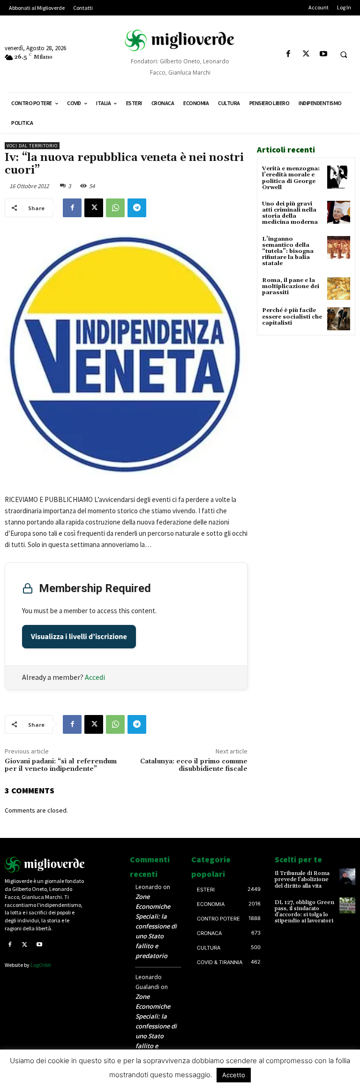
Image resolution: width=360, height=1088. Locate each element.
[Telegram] (137, 207)
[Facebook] (288, 54)
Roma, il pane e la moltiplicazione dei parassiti (290, 286)
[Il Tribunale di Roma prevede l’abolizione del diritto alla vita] (347, 876)
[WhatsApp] (115, 207)
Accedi (95, 677)
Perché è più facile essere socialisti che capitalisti (292, 316)
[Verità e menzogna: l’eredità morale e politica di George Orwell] (338, 177)
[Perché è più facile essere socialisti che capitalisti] (338, 318)
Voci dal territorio (32, 146)
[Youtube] (323, 54)
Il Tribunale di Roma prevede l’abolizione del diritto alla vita (302, 879)
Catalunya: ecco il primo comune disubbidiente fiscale (194, 765)
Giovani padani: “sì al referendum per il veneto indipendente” (61, 765)
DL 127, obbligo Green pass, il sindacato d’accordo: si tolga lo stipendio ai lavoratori (304, 912)
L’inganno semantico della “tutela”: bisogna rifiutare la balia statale (288, 251)
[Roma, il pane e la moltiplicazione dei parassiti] (338, 288)
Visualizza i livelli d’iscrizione (79, 636)
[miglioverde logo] (180, 40)
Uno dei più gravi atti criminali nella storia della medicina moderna (290, 213)
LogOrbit (40, 964)
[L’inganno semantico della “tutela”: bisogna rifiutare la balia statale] (338, 247)
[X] (306, 54)
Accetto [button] (233, 1075)
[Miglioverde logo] (45, 865)
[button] (343, 54)
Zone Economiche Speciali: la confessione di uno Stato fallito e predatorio (156, 926)
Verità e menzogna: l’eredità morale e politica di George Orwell (291, 178)
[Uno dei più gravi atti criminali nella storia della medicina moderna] (338, 212)
